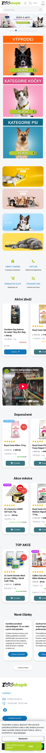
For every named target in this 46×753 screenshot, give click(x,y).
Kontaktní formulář (14, 718)
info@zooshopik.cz (14, 699)
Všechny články (23, 668)
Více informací (19, 733)
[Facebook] (4, 709)
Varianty (14, 352)
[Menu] (43, 3)
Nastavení (23, 739)
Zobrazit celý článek (18, 654)
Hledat (40, 10)
